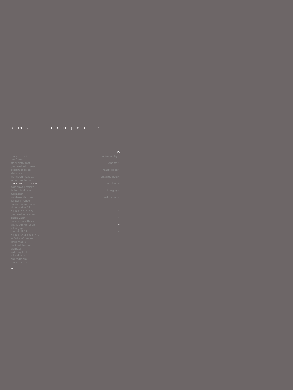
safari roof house (22, 238)
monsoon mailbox (22, 176)
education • (112, 197)
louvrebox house (22, 180)
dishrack (16, 248)
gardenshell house (23, 166)
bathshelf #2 (19, 231)
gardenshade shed (23, 214)
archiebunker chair (23, 224)
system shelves (21, 169)
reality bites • (111, 169)
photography (19, 258)
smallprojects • (110, 176)
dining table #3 (20, 207)
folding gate (18, 228)
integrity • (113, 190)
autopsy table (20, 252)
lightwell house (20, 200)
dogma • (114, 162)
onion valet (18, 217)
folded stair (18, 255)
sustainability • (110, 156)
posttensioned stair (23, 204)
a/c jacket (17, 193)
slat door (16, 173)
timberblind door (21, 190)
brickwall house (21, 245)
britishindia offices (22, 221)
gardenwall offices (22, 186)
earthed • (113, 183)
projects (58, 127)
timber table (18, 241)
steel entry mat (20, 162)
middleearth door (22, 197)
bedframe (17, 159)
